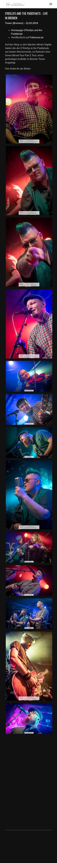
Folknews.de (36, 37)
